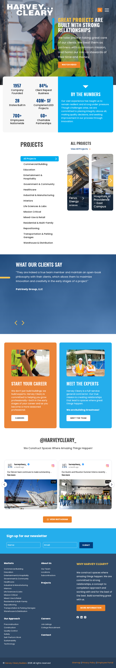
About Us (46, 563)
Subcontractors (48, 575)
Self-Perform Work (12, 637)
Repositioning (10, 604)
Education (8, 572)
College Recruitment (50, 627)
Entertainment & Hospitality (16, 575)
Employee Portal (105, 662)
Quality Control (11, 630)
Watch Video (69, 64)
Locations (45, 572)
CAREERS (19, 418)
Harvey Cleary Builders (16, 663)
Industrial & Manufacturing (16, 585)
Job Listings (46, 624)
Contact (46, 634)
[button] (99, 10)
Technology (9, 643)
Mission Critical (11, 595)
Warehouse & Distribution (15, 611)
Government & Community (16, 578)
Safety (7, 634)
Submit (86, 545)
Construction (10, 627)
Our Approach (12, 618)
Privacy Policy (88, 662)
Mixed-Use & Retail (12, 598)
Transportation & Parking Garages (19, 608)
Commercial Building (13, 569)
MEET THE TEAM (78, 418)
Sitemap (76, 662)
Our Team (45, 569)
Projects (46, 582)
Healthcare (9, 582)
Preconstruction (11, 624)
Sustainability (10, 640)
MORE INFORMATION (90, 607)
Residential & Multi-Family (15, 601)
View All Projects (79, 149)
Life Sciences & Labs (13, 591)
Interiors (7, 588)
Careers (46, 618)
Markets (9, 563)
